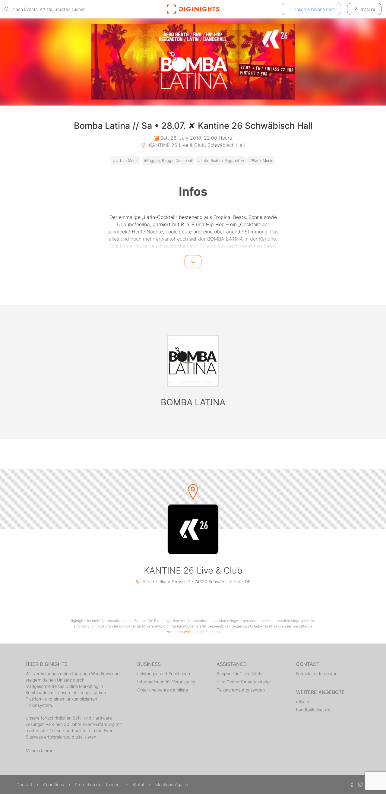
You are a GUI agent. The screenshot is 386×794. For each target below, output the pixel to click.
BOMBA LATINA (193, 402)
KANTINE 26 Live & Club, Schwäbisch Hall (196, 145)
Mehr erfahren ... (42, 750)
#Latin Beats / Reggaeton (221, 160)
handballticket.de (313, 709)
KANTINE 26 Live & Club (193, 570)
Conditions (54, 784)
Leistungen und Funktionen (163, 673)
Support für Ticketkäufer (240, 673)
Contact (25, 784)
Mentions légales (171, 784)
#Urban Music (125, 160)
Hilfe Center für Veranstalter (244, 681)
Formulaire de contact (317, 673)
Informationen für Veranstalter (166, 681)
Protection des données (99, 784)
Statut (139, 784)
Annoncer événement (185, 631)
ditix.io (302, 701)
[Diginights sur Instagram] (359, 784)
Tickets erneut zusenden (241, 689)
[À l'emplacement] (193, 529)
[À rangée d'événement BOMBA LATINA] (193, 361)
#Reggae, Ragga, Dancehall (168, 160)
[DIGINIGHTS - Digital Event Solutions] (193, 9)
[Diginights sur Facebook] (351, 784)
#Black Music (261, 160)
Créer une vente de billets (162, 689)
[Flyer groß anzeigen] (193, 62)
